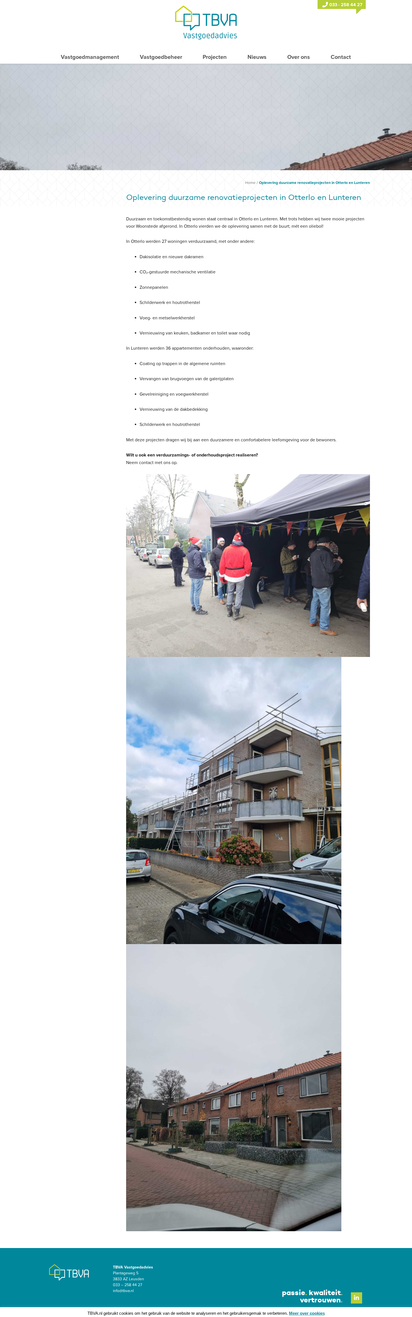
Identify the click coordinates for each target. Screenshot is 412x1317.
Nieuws (257, 57)
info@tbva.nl (123, 1290)
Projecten (215, 57)
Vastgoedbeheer (161, 57)
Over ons (298, 57)
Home (250, 183)
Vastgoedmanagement (90, 57)
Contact (341, 57)
